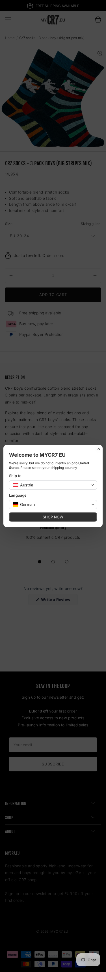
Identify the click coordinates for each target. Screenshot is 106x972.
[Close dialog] (98, 449)
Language (18, 495)
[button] (53, 485)
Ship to (15, 475)
